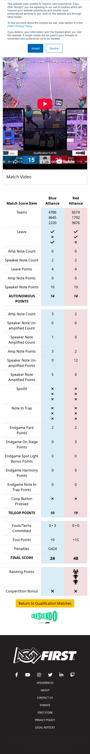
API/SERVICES (45, 683)
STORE (45, 712)
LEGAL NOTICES (45, 727)
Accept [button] (35, 48)
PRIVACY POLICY (45, 720)
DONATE (45, 705)
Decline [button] (54, 48)
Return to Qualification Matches (45, 603)
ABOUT (45, 690)
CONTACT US (45, 698)
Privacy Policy (19, 26)
